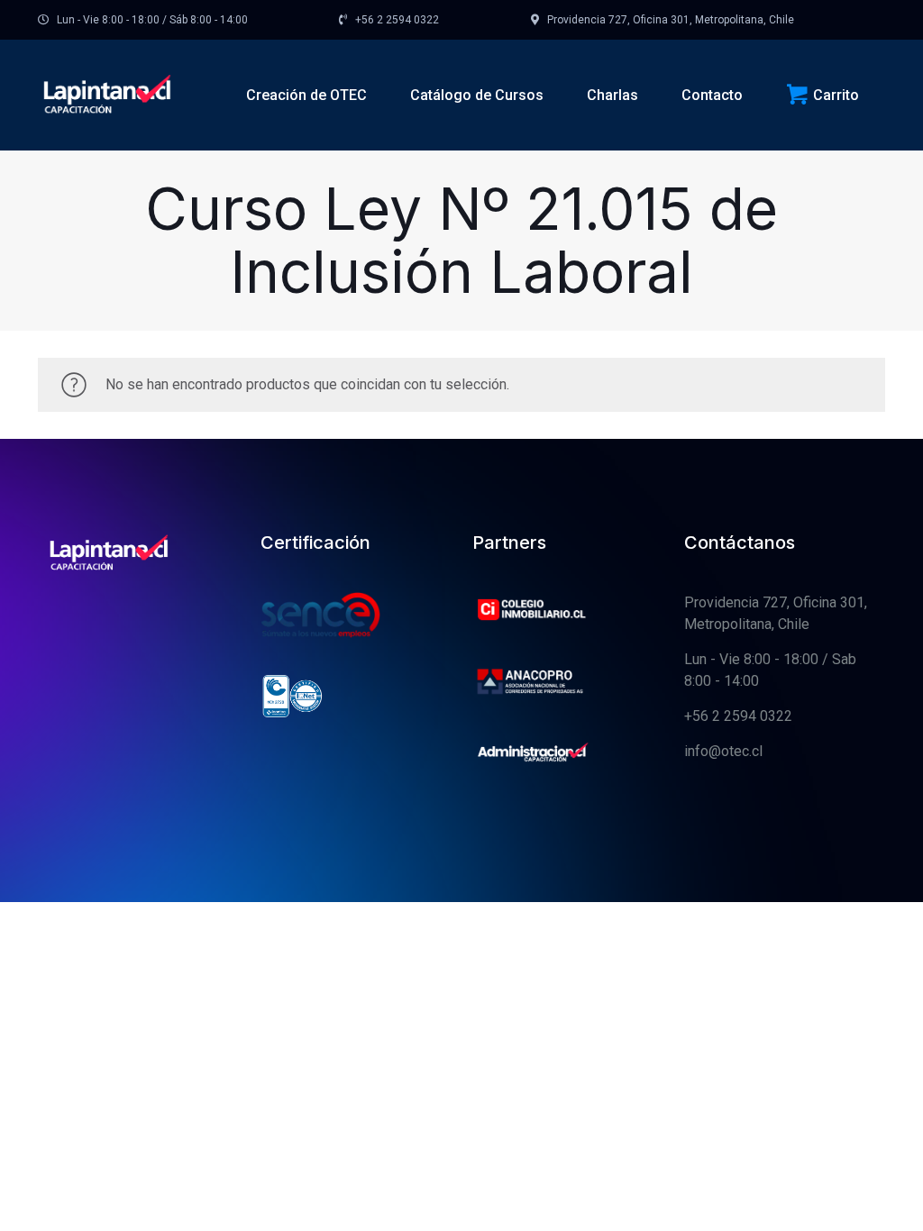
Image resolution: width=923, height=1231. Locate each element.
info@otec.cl (723, 751)
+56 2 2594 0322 (738, 716)
